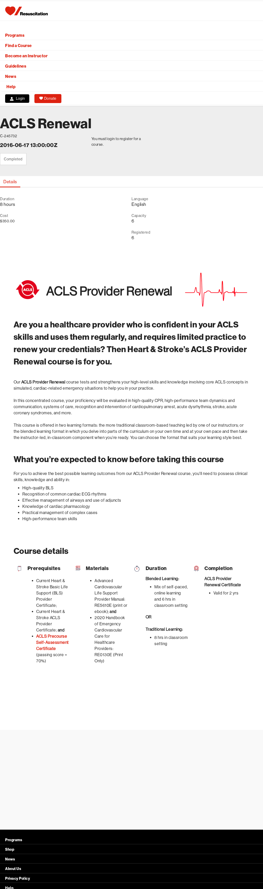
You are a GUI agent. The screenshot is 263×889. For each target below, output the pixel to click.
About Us (13, 869)
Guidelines (15, 66)
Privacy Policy (17, 878)
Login (20, 98)
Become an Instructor (26, 55)
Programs (14, 35)
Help (10, 86)
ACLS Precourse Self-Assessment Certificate (52, 642)
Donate (50, 98)
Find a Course (18, 45)
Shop (9, 849)
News (10, 76)
